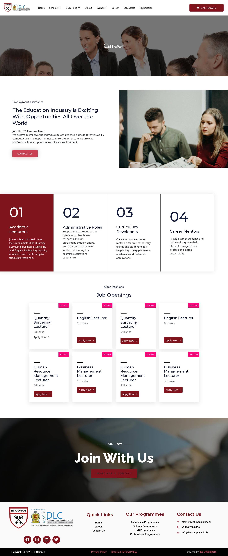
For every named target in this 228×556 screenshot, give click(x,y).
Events (100, 7)
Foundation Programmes (145, 522)
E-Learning (71, 7)
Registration (146, 7)
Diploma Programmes (145, 526)
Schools (53, 7)
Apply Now (85, 340)
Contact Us (129, 7)
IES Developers (207, 551)
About (88, 7)
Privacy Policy (99, 552)
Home (41, 7)
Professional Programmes (145, 534)
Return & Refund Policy (124, 552)
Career (115, 7)
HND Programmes (145, 530)
